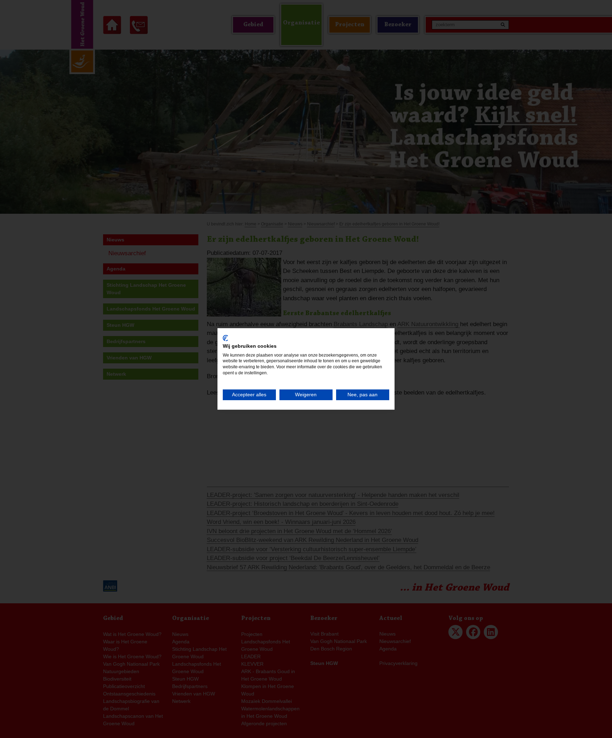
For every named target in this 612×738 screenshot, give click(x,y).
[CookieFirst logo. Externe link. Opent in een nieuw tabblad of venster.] (225, 338)
